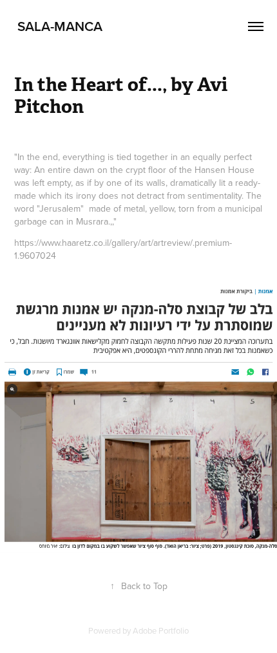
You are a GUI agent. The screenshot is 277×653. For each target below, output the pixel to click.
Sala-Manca (58, 25)
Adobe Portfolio (161, 630)
